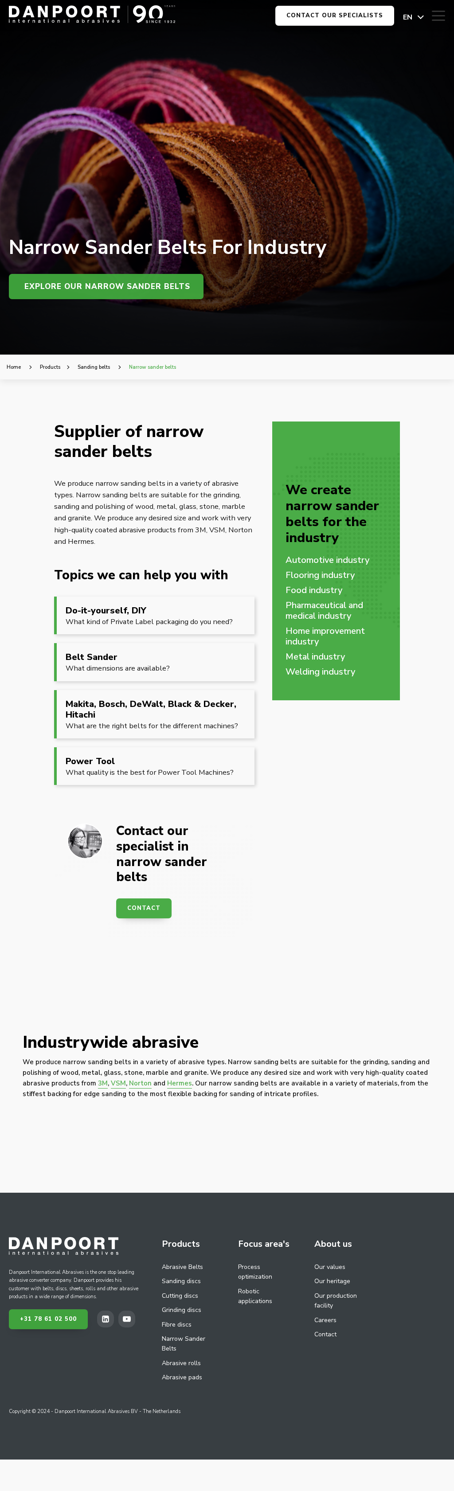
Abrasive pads (182, 1377)
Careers (325, 1320)
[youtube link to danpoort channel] (129, 1319)
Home (14, 367)
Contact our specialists (334, 16)
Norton (140, 1083)
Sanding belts (94, 367)
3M (103, 1083)
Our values (329, 1267)
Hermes (179, 1083)
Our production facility (335, 1301)
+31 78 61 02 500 (48, 1319)
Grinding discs (181, 1310)
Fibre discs (177, 1324)
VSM (118, 1083)
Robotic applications (255, 1296)
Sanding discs (181, 1281)
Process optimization (255, 1272)
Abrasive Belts (182, 1267)
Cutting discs (180, 1296)
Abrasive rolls (181, 1363)
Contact (143, 908)
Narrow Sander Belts (183, 1344)
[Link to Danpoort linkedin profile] (107, 1319)
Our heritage (332, 1281)
